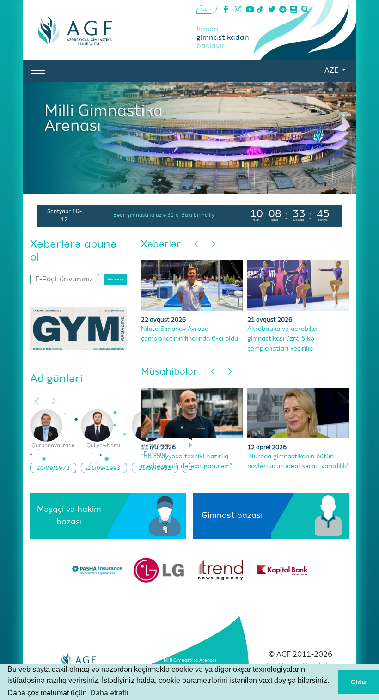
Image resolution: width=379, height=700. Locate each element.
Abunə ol (115, 279)
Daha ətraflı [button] (109, 693)
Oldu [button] (358, 682)
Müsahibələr (169, 372)
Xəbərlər (161, 245)
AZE (332, 70)
